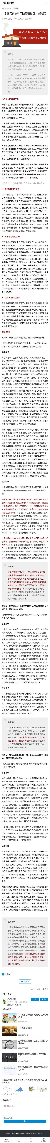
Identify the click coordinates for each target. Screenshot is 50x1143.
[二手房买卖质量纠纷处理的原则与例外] (9, 1018)
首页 (3, 9)
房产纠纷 (21, 19)
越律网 (14, 1133)
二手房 (7, 974)
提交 (25, 1121)
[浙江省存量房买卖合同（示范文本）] (9, 1057)
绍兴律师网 (11, 999)
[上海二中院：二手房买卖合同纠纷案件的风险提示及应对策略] (25, 1088)
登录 (5, 1118)
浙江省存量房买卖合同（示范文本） (32, 1055)
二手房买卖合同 (25, 1028)
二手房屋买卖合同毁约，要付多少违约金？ (33, 1042)
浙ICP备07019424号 (37, 1133)
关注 (35, 999)
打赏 (45, 988)
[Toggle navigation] (46, 3)
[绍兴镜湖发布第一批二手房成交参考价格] (9, 1070)
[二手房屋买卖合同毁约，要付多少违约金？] (9, 1044)
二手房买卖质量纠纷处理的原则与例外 (33, 1016)
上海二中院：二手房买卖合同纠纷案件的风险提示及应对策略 (24, 1081)
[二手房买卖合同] (9, 1031)
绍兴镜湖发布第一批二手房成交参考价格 (33, 1068)
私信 (45, 999)
